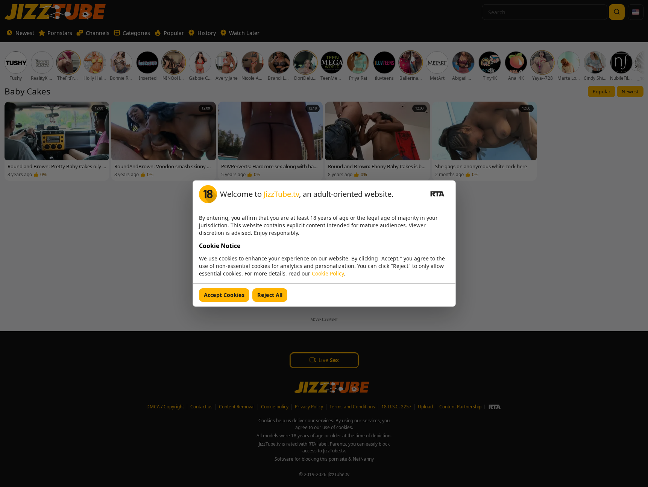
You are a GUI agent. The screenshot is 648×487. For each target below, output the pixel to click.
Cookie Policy (328, 273)
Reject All (269, 294)
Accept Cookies (224, 294)
